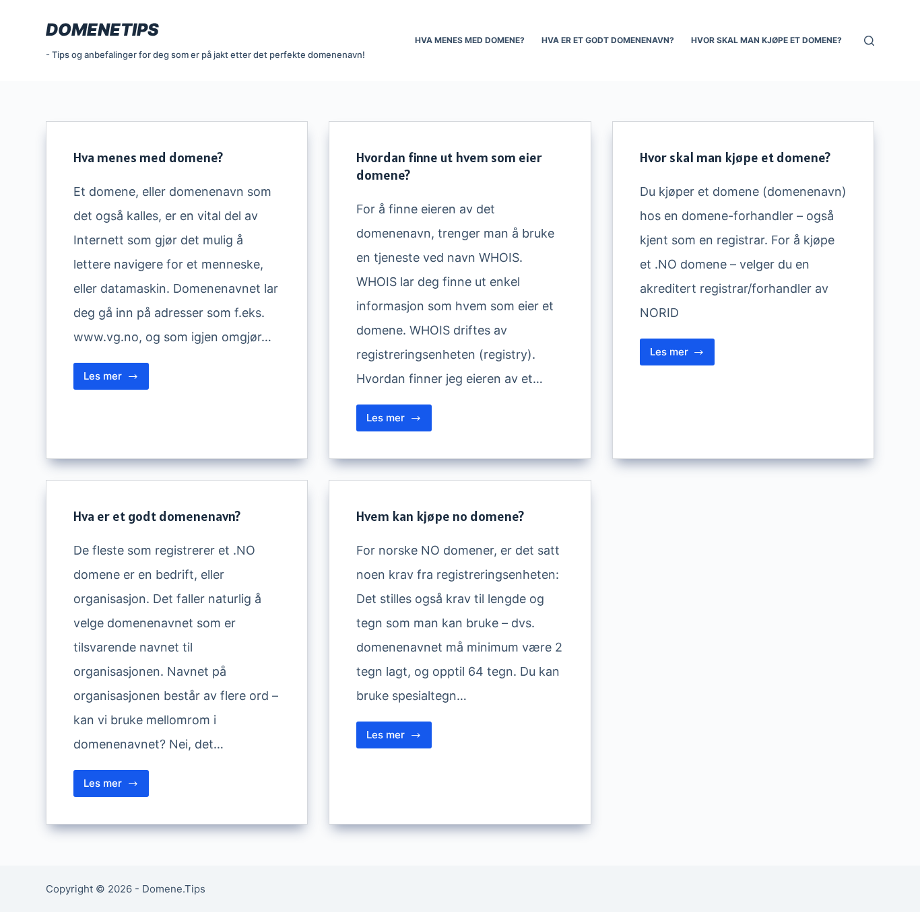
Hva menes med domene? (470, 40)
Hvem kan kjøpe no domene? (440, 516)
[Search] (869, 41)
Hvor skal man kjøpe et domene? (766, 40)
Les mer (116, 380)
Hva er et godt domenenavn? (607, 40)
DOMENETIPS (102, 30)
